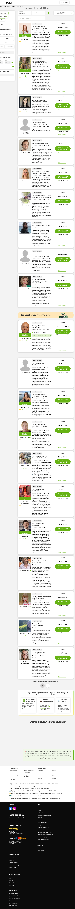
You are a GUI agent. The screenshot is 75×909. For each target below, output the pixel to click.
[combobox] (19, 13)
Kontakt (39, 810)
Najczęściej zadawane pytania (44, 815)
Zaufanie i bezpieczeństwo (44, 839)
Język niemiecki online (14, 903)
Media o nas (40, 820)
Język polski (11, 885)
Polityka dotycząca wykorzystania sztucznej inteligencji (45, 836)
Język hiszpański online (14, 898)
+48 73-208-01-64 (16, 815)
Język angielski (12, 878)
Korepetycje (11, 860)
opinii (14, 833)
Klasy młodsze (12, 880)
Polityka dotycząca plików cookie (45, 832)
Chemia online (12, 900)
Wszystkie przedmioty (14, 862)
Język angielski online (14, 895)
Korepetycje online (13, 857)
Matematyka (12, 882)
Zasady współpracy (42, 824)
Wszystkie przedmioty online (15, 865)
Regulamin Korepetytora (43, 827)
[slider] (13, 67)
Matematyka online (13, 893)
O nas (39, 808)
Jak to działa (40, 812)
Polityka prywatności (42, 822)
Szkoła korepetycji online (14, 869)
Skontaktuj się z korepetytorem (63, 32)
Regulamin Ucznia (42, 829)
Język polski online (13, 905)
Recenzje (40, 817)
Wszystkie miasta (13, 867)
